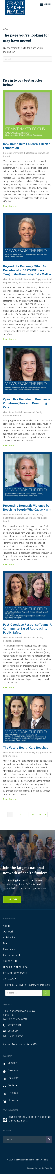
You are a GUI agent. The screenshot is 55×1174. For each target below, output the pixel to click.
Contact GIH (9, 978)
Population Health (12, 415)
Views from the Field (13, 279)
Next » (42, 814)
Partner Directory (40, 984)
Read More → (10, 206)
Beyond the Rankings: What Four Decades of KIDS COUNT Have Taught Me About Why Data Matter (27, 270)
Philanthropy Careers (15, 972)
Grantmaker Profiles (13, 153)
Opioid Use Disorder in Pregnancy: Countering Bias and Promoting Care (26, 403)
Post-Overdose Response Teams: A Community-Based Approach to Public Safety (27, 628)
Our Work (8, 931)
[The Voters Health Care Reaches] (27, 718)
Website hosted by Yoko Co (39, 1168)
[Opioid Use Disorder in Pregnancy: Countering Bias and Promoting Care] (27, 369)
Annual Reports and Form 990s (20, 1044)
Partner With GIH (12, 955)
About (6, 925)
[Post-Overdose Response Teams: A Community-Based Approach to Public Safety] (27, 595)
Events (7, 943)
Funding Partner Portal (15, 966)
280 (32, 814)
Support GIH (10, 961)
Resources (9, 949)
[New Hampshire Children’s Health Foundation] (27, 114)
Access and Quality (33, 412)
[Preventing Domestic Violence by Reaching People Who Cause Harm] (27, 476)
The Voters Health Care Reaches (25, 747)
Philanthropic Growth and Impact (34, 282)
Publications (10, 937)
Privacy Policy (42, 1160)
